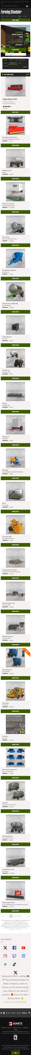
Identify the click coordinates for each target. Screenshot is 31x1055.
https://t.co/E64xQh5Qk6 (15, 1002)
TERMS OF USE (17, 1028)
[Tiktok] (17, 6)
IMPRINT (25, 1028)
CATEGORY (12, 63)
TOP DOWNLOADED (20, 60)
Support (22, 1)
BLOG (2, 16)
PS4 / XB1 (6, 66)
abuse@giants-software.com (15, 929)
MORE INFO (15, 50)
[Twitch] (12, 6)
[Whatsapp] (1, 6)
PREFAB (5, 63)
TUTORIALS (25, 16)
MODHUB (5, 60)
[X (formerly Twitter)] (3, 6)
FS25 (19, 63)
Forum (13, 1)
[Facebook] (6, 6)
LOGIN (24, 67)
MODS (19, 16)
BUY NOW (15, 20)
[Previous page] (28, 916)
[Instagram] (10, 6)
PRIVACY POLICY (6, 1028)
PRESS (15, 1030)
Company (26, 1)
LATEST (11, 60)
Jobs (2, 3)
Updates (17, 1)
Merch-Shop (3, 1)
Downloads (9, 1)
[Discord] (15, 6)
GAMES (7, 16)
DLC (16, 16)
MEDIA (11, 16)
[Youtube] (8, 6)
